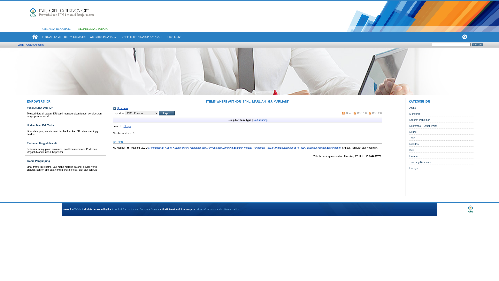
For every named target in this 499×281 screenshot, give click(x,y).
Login (21, 44)
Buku (412, 150)
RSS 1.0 (362, 113)
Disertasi (414, 144)
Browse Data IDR (75, 36)
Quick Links (173, 36)
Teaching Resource (420, 162)
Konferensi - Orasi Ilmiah (423, 125)
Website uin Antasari (104, 36)
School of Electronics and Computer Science (135, 209)
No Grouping (260, 120)
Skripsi (127, 126)
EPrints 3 (78, 209)
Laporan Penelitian (419, 119)
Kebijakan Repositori (56, 28)
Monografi (414, 113)
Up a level (122, 108)
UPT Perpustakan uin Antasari (142, 36)
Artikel (413, 107)
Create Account (35, 44)
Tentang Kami (51, 36)
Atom (348, 113)
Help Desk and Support (93, 28)
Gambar (413, 156)
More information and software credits (218, 209)
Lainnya (413, 168)
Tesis (412, 138)
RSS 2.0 (377, 113)
